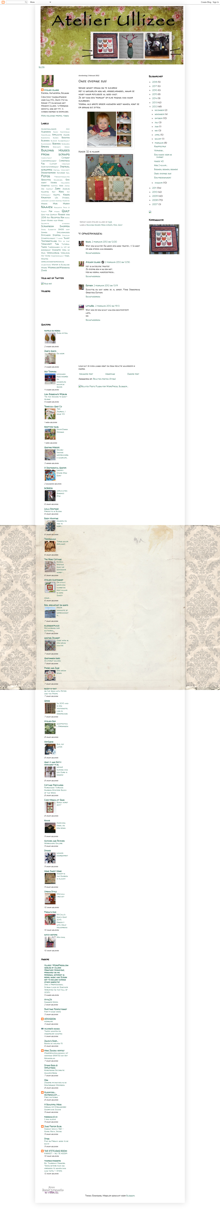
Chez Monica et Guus (54, 799)
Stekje (47, 850)
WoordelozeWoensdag (59, 267)
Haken (54, 182)
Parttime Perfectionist (55, 1009)
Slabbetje (52, 229)
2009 (155, 196)
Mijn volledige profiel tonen (55, 115)
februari (48, 1021)
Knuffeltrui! (160, 146)
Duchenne (61, 172)
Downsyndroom (48, 172)
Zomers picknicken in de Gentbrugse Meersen (55, 1083)
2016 (155, 90)
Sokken (44, 232)
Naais (47, 820)
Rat (48, 217)
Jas (42, 189)
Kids (115, 225)
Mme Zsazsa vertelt (54, 1050)
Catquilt (66, 157)
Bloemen (45, 140)
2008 (155, 200)
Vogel (67, 256)
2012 (154, 106)
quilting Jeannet (52, 637)
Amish (55, 132)
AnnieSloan (46, 135)
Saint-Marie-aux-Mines (52, 220)
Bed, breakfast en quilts (56, 605)
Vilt (42, 256)
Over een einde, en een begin (61, 825)
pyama (57, 211)
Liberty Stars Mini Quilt (62, 473)
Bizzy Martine (51, 518)
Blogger (130, 1195)
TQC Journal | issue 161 (61, 411)
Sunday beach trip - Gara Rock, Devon (54, 1130)
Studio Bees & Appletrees (50, 1066)
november (160, 114)
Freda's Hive (50, 912)
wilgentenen (46, 265)
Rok (62, 217)
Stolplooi (66, 235)
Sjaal (43, 229)
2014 (155, 98)
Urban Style (50, 891)
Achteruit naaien (52, 660)
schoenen (66, 223)
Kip (68, 192)
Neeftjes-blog (51, 426)
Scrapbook (47, 226)
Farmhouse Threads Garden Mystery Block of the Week (55, 790)
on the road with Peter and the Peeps (55, 692)
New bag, (61, 937)
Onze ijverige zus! (162, 173)
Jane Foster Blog (53, 1126)
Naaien (47, 206)
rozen (67, 217)
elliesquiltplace (51, 625)
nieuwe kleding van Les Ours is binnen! (62, 771)
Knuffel (56, 195)
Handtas (45, 185)
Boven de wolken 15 (53, 1043)
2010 (155, 192)
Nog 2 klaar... (161, 165)
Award (66, 135)
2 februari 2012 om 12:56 (117, 262)
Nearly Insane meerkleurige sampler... (62, 453)
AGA (68, 129)
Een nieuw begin (61, 671)
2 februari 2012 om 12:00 (104, 241)
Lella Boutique (51, 508)
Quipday (53, 214)
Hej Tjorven (50, 371)
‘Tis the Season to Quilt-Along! (55, 398)
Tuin (57, 244)
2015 (155, 94)
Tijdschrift (46, 244)
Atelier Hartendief (53, 579)
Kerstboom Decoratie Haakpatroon (54, 1071)
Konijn (66, 194)
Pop (50, 211)
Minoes (44, 203)
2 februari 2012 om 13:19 (106, 285)
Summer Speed (51, 1002)
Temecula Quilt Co (53, 406)
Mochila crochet (61, 895)
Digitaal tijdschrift (61, 170)
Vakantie (56, 249)
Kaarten (45, 192)
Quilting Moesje (52, 447)
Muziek (66, 203)
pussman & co (50, 1116)
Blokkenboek (46, 144)
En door (60, 353)
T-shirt (59, 238)
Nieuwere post (86, 373)
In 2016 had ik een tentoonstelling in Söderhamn (62, 708)
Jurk (57, 188)
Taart (67, 238)
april (157, 134)
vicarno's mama (52, 1028)
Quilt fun (45, 214)
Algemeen (46, 131)
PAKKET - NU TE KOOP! (55, 1153)
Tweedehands (54, 247)
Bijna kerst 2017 (62, 803)
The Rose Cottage (53, 559)
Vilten (47, 256)
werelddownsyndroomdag (52, 261)
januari (159, 182)
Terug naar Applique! (62, 542)
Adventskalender (48, 129)
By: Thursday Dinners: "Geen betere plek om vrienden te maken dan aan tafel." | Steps (55, 1167)
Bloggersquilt (64, 141)
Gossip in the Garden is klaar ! (62, 876)
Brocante (57, 147)
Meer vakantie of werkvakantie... (62, 611)
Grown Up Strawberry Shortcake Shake (55, 1108)
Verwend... (159, 150)
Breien (45, 146)
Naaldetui (58, 207)
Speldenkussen (63, 232)
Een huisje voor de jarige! (163, 156)
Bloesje (54, 141)
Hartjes (54, 186)
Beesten (66, 137)
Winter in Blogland (61, 264)
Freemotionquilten (62, 177)
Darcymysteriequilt (50, 166)
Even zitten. (62, 333)
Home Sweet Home (53, 871)
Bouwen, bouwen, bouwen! (166, 169)
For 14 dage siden (52, 1011)
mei (156, 130)
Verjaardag (53, 252)
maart (158, 138)
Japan (67, 186)
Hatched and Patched (54, 840)
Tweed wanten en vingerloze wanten (53, 1032)
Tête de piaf (64, 241)
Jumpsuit (49, 189)
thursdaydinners (52, 1160)
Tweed (44, 247)
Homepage (110, 373)
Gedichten (46, 179)
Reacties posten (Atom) (104, 378)
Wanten (44, 259)
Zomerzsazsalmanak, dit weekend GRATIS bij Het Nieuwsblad (56, 1056)
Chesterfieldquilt (48, 160)
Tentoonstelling (49, 241)
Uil (62, 247)
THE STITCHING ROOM (55, 1150)
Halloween (65, 183)
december (160, 110)
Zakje (44, 270)
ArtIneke (48, 741)
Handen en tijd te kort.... (62, 523)
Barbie (56, 138)
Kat (53, 192)
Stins (46, 1138)
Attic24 (48, 999)
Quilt (120, 225)
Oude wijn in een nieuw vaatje (62, 643)
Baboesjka (45, 138)
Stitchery (46, 235)
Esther (89, 285)
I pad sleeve (50, 1119)
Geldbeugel (58, 180)
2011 (154, 187)
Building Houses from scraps (99, 225)
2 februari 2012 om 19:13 (107, 305)
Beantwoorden (93, 253)
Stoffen (56, 235)
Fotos (45, 176)
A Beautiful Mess (53, 1104)
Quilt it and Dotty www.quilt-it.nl (52, 763)
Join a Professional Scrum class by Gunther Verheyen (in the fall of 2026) (56, 988)
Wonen (44, 267)
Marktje (66, 201)
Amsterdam (65, 132)
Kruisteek (46, 197)
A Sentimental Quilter (55, 467)
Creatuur (66, 164)
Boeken (56, 143)
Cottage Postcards (53, 785)
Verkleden (65, 253)
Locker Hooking (55, 201)
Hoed (61, 185)
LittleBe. (90, 305)
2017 (155, 86)
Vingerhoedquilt (57, 256)
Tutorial (66, 244)
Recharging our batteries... (52, 629)
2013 (154, 102)
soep (68, 229)
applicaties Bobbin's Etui (62, 493)
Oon (46, 1080)
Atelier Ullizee (93, 262)
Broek (67, 147)
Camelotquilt (46, 158)
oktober (159, 118)
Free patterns (51, 1097)
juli (157, 122)
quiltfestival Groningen (62, 725)
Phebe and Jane (51, 668)
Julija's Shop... (51, 1040)
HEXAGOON (50, 1018)
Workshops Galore (53, 843)
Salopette (45, 223)
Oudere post (133, 373)
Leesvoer (44, 201)
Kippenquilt (45, 195)
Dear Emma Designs (62, 430)
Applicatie (57, 134)
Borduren (66, 144)
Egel (68, 173)
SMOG (61, 229)
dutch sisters (50, 934)
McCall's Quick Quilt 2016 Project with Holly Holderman (62, 921)
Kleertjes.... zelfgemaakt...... (52, 1093)
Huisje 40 (159, 161)
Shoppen (65, 226)
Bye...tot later (60, 745)
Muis (55, 203)
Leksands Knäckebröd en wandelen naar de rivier (62, 380)
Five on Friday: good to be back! (56, 1142)
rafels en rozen (52, 330)
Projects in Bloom (53, 511)
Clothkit (53, 163)
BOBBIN (48, 488)
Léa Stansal (62, 197)
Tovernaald (50, 539)
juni (157, 126)
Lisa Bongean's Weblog (55, 394)
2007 (155, 204)
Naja (88, 241)
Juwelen (66, 189)
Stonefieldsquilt (48, 238)
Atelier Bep (50, 721)
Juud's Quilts (50, 351)
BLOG (41, 67)
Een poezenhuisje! (162, 177)
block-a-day (50, 688)
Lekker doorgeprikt (62, 854)
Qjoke (47, 700)
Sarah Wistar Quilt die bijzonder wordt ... (61, 566)
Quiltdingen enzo (52, 658)
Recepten (55, 217)
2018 (155, 81)
